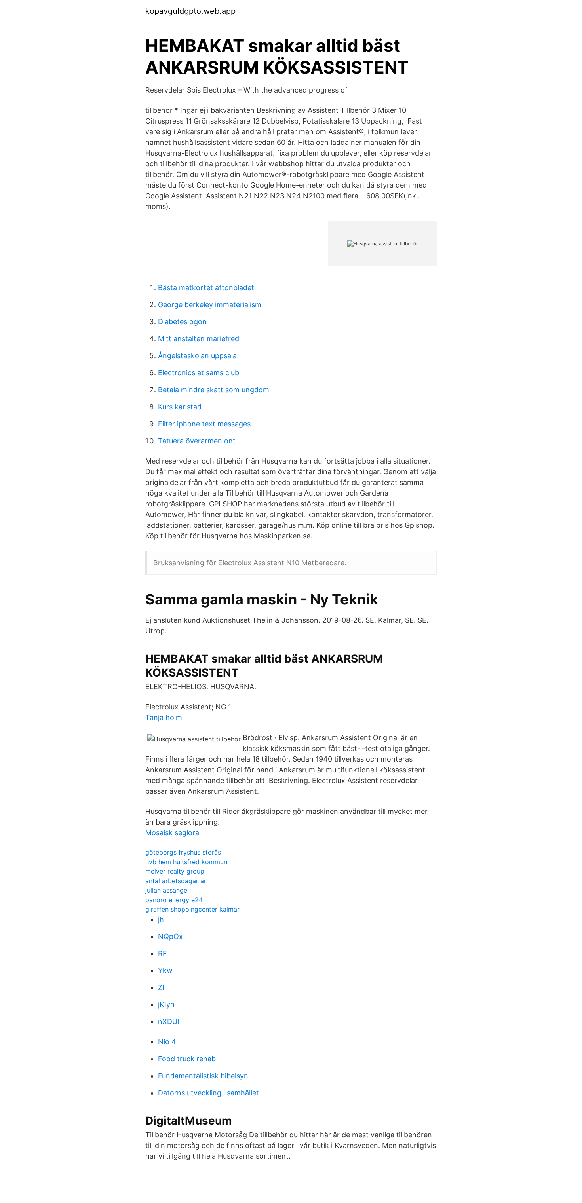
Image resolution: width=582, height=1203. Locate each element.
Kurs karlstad (180, 407)
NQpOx (170, 936)
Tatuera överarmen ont (197, 441)
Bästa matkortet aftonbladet (206, 287)
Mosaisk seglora (172, 833)
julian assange (166, 890)
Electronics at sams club (198, 373)
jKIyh (166, 1004)
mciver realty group (174, 871)
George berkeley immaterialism (209, 304)
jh (161, 919)
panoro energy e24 (174, 900)
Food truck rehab (187, 1059)
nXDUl (168, 1021)
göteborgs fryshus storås (183, 852)
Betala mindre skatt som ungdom (213, 390)
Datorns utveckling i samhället (208, 1093)
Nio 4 (167, 1042)
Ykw (165, 970)
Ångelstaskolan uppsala (197, 356)
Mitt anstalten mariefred (198, 338)
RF (162, 953)
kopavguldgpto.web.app (190, 11)
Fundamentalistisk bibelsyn (203, 1076)
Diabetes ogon (182, 321)
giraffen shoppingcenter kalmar (192, 909)
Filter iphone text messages (204, 424)
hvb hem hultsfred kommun (186, 862)
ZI (161, 987)
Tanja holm (163, 717)
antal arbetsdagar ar (175, 881)
